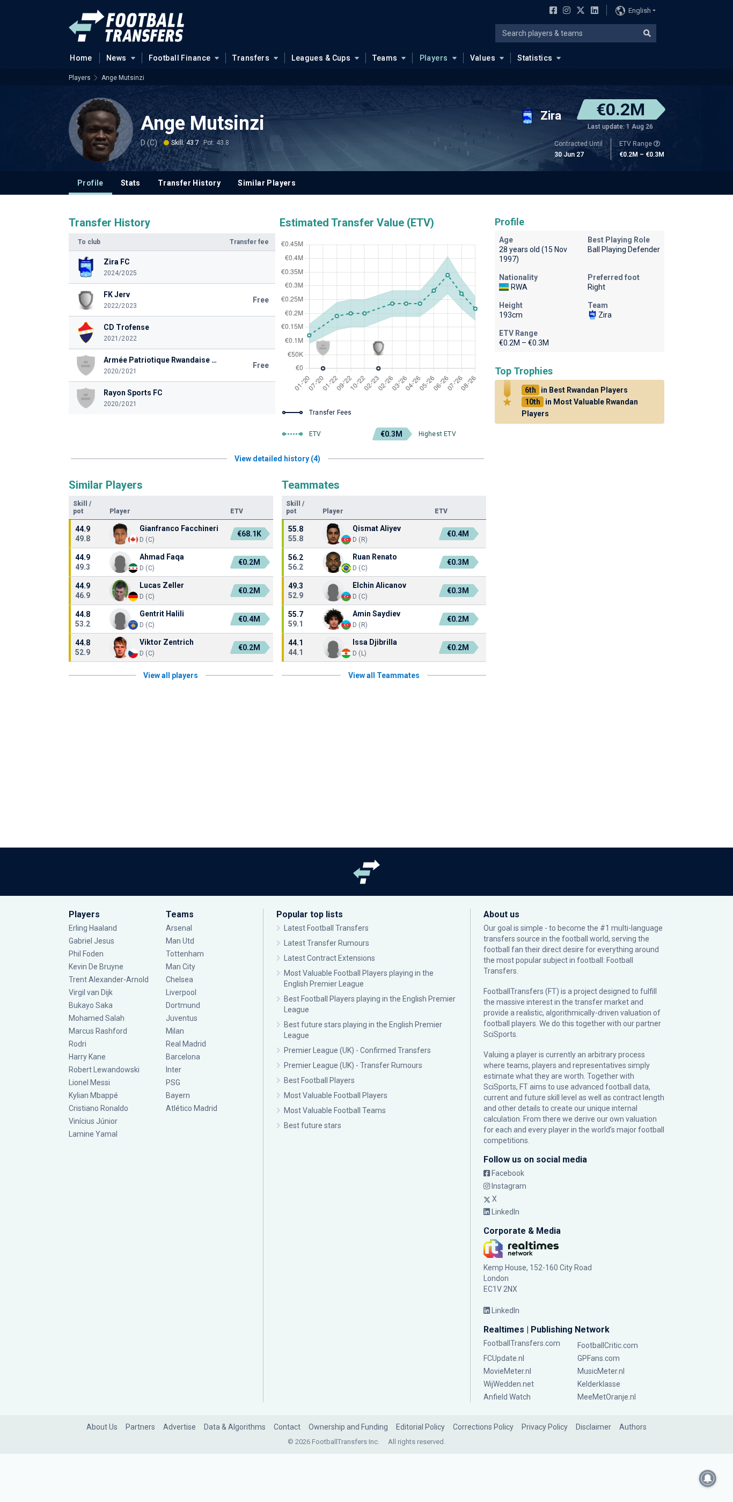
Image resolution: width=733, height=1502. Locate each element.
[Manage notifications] (707, 1478)
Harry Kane (88, 1056)
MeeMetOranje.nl (606, 1397)
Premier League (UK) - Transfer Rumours (353, 1065)
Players (434, 58)
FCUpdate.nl (503, 1358)
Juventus (181, 1018)
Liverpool (181, 992)
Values (483, 58)
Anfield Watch (507, 1397)
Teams (384, 58)
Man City (180, 966)
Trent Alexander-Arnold (109, 979)
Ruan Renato (375, 557)
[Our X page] (579, 11)
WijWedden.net (508, 1384)
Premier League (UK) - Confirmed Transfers (357, 1050)
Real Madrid (186, 1044)
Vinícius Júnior (93, 1121)
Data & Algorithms (235, 1427)
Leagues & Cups (320, 58)
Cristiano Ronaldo (98, 1108)
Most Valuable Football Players (335, 1095)
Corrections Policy (483, 1427)
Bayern (178, 1095)
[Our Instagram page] (564, 11)
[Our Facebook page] (551, 11)
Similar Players (267, 183)
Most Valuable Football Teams (335, 1110)
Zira (605, 315)
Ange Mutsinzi (122, 78)
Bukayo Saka (91, 1005)
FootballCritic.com (607, 1345)
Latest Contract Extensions (329, 958)
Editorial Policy (420, 1427)
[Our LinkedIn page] (592, 11)
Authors (633, 1427)
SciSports (499, 1034)
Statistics (534, 58)
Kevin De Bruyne (96, 966)
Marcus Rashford (98, 1031)
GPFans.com (598, 1358)
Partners (140, 1427)
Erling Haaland (93, 928)
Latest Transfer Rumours (326, 943)
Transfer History (189, 183)
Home (81, 58)
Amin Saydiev (376, 613)
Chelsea (179, 979)
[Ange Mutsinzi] (101, 130)
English (639, 10)
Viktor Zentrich (167, 642)
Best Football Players (319, 1080)
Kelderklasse (598, 1384)
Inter (173, 1069)
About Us (102, 1427)
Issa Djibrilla (375, 642)
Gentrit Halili (162, 613)
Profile (90, 183)
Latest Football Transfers (326, 928)
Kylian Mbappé (94, 1095)
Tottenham (185, 953)
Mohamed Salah (96, 1018)
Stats (131, 183)
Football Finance (180, 58)
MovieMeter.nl (507, 1371)
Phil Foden (86, 953)
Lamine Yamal (93, 1134)
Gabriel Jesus (91, 941)
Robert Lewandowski (104, 1069)
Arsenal (179, 928)
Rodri (77, 1044)
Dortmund (183, 1005)
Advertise (179, 1427)
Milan (175, 1031)
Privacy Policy (545, 1427)
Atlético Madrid (191, 1108)
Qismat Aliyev (377, 528)
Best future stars (312, 1125)
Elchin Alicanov (379, 585)
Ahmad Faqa (162, 557)
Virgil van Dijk (91, 992)
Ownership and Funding (348, 1427)
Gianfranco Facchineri (179, 528)
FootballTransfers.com (521, 1343)
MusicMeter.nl (601, 1371)
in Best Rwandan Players (576, 390)
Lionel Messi (90, 1082)
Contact (287, 1427)
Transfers (250, 58)
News (116, 58)
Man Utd (180, 941)
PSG (173, 1082)
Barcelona (183, 1056)
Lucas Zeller (162, 585)
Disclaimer (593, 1427)
